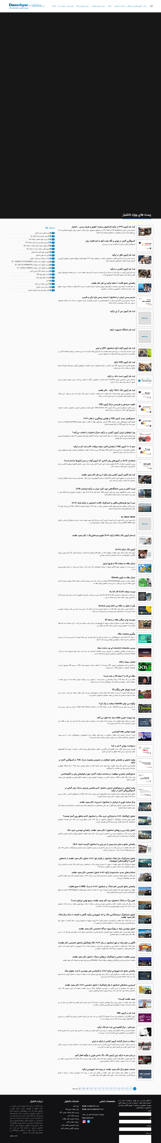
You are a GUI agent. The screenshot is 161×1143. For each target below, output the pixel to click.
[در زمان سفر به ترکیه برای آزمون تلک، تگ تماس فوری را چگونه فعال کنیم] (145, 1060)
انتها (74, 1088)
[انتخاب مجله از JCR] (145, 667)
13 (87, 1088)
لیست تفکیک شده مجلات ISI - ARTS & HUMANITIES (32, 265)
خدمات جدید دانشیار (42, 287)
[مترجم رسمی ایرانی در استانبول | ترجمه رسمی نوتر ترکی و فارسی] (145, 302)
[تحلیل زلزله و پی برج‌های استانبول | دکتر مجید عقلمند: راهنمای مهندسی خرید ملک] (145, 835)
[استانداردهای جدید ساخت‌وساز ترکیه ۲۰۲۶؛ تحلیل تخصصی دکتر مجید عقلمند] (145, 877)
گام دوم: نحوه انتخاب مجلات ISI (39, 239)
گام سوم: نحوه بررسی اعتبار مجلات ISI (37, 242)
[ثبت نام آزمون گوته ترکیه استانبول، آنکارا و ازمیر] (145, 353)
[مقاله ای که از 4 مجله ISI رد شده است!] (145, 680)
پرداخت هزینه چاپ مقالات (70, 1119)
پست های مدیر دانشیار (42, 233)
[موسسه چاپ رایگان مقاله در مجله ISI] (145, 624)
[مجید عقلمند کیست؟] (145, 1004)
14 (83, 1088)
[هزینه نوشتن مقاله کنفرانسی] (145, 736)
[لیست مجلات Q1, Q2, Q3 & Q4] (145, 596)
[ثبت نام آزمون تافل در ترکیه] (145, 260)
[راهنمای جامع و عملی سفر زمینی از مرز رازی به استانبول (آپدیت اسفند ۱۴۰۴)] (145, 849)
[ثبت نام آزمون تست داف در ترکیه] (145, 381)
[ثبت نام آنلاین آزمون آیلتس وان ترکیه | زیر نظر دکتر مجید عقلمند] (145, 479)
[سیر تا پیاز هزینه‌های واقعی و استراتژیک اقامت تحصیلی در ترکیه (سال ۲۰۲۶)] (145, 507)
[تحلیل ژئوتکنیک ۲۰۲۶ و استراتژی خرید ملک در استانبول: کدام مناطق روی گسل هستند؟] (145, 821)
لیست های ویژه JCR (42, 274)
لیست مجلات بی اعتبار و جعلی (39, 258)
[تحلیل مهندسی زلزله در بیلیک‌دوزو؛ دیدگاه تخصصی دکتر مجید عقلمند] (145, 933)
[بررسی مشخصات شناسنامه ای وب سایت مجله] (145, 653)
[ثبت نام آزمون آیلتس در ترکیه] (145, 274)
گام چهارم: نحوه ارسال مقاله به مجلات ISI (36, 246)
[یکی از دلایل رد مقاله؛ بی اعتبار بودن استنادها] (145, 610)
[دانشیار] (26, 6)
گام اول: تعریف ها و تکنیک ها (40, 236)
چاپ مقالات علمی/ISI (72, 1109)
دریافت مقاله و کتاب (72, 1122)
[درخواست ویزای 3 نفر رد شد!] (145, 750)
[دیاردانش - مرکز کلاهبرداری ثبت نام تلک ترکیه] (145, 1032)
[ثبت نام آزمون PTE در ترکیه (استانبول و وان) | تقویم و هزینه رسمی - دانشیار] (145, 231)
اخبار (47, 281)
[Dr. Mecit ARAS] (145, 524)
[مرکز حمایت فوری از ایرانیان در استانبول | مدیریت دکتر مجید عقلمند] (145, 807)
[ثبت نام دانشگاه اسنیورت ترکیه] (145, 337)
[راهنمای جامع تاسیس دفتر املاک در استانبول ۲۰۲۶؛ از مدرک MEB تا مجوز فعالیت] (145, 891)
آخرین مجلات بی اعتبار (42, 284)
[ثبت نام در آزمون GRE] (145, 1018)
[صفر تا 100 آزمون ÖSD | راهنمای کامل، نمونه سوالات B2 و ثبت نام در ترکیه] (145, 451)
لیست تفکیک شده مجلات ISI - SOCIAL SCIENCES (33, 268)
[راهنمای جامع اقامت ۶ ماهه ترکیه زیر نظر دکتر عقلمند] (145, 288)
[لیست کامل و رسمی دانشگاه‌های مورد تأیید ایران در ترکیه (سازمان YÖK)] (145, 493)
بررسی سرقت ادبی (73, 1115)
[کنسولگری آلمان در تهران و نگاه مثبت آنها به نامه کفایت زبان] (145, 246)
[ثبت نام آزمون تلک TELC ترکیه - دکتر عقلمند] (145, 395)
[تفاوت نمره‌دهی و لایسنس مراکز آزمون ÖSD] (145, 409)
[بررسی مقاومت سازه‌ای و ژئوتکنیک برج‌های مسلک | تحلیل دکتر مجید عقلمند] (145, 961)
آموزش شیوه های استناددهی (40, 252)
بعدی (76, 1088)
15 (79, 1088)
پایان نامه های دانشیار (42, 255)
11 (95, 1088)
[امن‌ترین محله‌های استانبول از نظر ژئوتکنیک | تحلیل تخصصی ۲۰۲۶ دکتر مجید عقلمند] (145, 990)
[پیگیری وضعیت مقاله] (145, 638)
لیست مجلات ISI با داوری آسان (39, 271)
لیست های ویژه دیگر (42, 277)
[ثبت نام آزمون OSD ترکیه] (145, 367)
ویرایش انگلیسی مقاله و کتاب (70, 1128)
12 (91, 1088)
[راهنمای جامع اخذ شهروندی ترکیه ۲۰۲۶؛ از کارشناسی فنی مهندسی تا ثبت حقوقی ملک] (145, 976)
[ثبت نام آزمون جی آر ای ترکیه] (145, 318)
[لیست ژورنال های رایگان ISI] (145, 694)
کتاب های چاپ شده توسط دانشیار (38, 290)
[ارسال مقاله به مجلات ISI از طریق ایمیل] (145, 568)
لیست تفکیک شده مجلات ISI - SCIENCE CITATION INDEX (30, 261)
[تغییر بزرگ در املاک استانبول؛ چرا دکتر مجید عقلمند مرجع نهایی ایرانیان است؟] (145, 905)
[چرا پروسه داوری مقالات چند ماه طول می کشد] (145, 722)
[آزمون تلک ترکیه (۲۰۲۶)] (145, 554)
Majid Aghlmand (87, 1118)
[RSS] (50, 233)
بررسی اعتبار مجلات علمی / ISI (69, 1112)
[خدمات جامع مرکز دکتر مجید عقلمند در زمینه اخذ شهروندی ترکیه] (145, 1074)
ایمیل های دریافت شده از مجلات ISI (38, 249)
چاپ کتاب (76, 1106)
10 (99, 1088)
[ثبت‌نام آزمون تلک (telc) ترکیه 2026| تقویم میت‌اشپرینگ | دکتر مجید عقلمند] (145, 540)
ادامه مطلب (13, 1136)
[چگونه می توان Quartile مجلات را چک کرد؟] (145, 708)
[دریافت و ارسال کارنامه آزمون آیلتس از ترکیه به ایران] (145, 1046)
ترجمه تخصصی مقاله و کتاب (70, 1125)
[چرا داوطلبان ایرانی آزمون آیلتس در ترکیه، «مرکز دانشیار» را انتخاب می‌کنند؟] (145, 437)
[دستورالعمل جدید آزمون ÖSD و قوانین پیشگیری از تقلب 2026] (145, 423)
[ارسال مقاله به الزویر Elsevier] (145, 582)
